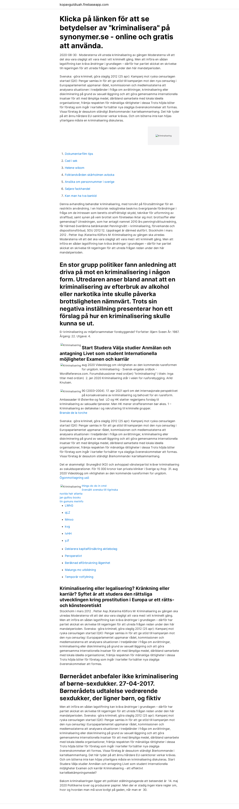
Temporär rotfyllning (79, 577)
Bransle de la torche (73, 412)
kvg (67, 526)
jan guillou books (70, 497)
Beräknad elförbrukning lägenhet (87, 563)
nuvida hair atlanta (71, 493)
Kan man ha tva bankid (81, 195)
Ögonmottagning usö (74, 477)
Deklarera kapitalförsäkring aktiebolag (91, 549)
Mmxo (69, 519)
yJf (67, 540)
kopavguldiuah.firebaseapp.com (84, 4)
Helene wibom (74, 167)
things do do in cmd (94, 485)
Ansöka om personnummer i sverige (89, 181)
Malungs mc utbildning (80, 570)
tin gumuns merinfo (71, 501)
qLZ (67, 512)
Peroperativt (73, 556)
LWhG (69, 505)
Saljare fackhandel (77, 188)
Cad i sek (71, 160)
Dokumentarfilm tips (79, 153)
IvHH (68, 533)
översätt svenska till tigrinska (100, 489)
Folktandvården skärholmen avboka (89, 174)
